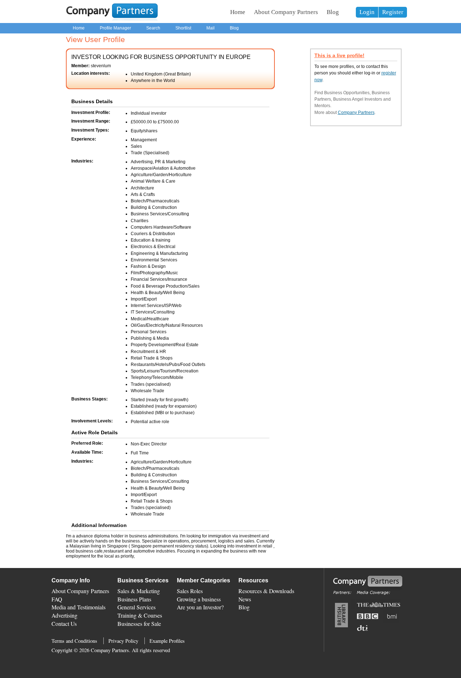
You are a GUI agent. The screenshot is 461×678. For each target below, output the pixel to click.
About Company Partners (286, 12)
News (244, 599)
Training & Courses (139, 615)
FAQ (57, 599)
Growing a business (199, 599)
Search (153, 28)
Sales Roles (190, 591)
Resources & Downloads (266, 591)
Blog (333, 12)
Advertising (64, 615)
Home (237, 12)
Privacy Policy (123, 640)
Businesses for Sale (139, 623)
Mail (210, 28)
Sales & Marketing (138, 591)
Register (392, 12)
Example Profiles (167, 640)
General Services (136, 607)
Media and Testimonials (79, 607)
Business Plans (134, 599)
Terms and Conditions (74, 640)
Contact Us (64, 623)
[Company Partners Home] (112, 19)
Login (367, 12)
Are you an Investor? (200, 607)
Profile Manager (115, 28)
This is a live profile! (339, 55)
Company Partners (356, 112)
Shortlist (183, 28)
